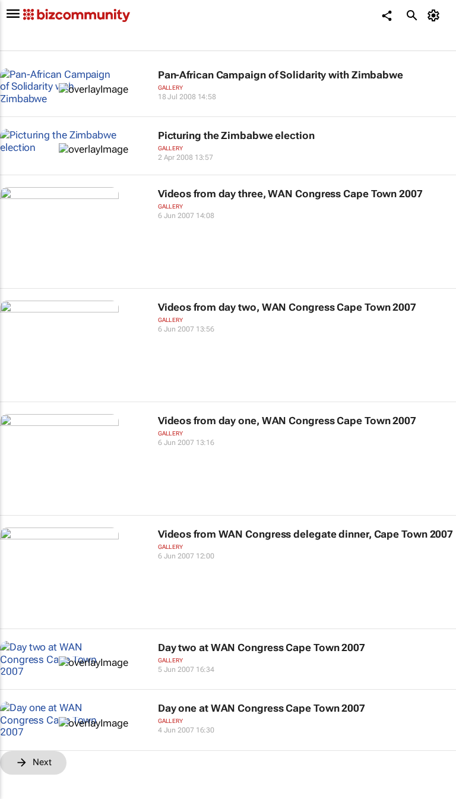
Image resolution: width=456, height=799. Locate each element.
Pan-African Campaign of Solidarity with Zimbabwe (280, 75)
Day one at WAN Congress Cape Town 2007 (261, 708)
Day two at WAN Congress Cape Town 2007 (261, 647)
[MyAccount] (435, 15)
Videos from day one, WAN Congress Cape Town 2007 (287, 421)
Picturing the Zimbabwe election (236, 135)
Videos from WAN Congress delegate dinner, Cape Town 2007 (305, 534)
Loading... (22, 793)
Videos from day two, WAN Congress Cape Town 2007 (287, 307)
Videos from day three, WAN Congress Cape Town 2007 (290, 194)
